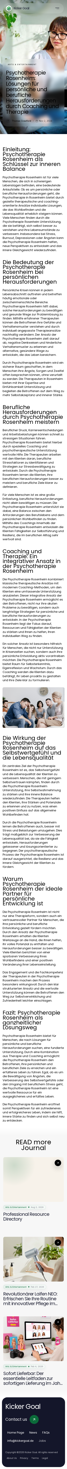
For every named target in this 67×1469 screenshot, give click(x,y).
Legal (45, 1458)
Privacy (24, 1458)
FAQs (46, 1433)
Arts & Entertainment (22, 64)
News (33, 1433)
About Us (12, 1458)
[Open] (57, 8)
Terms (35, 1458)
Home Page (15, 1433)
